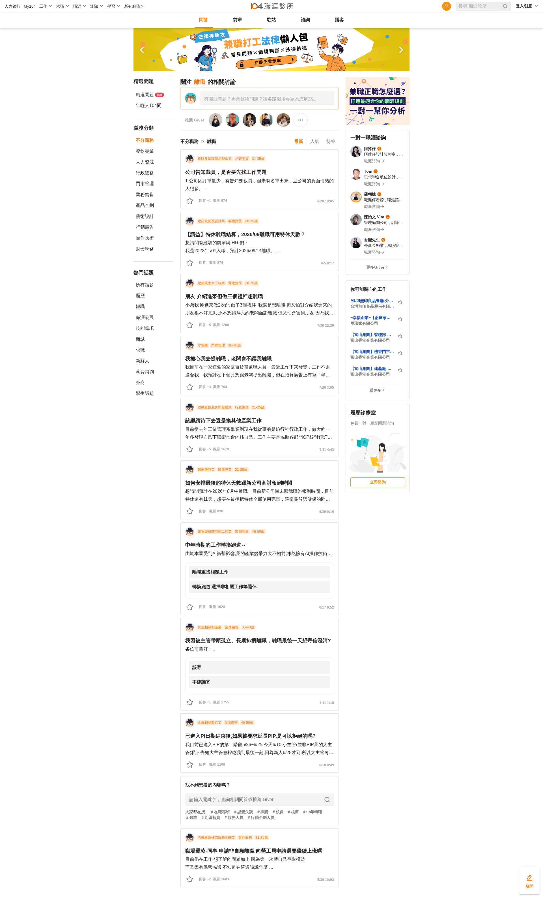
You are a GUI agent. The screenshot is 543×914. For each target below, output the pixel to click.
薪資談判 (145, 371)
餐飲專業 (145, 151)
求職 (140, 350)
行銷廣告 (145, 227)
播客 (339, 19)
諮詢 (305, 19)
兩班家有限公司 (364, 323)
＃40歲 (191, 817)
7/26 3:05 (326, 387)
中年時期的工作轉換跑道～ (215, 545)
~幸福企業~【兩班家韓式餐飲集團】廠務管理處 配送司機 (372, 317)
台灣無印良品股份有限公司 (372, 306)
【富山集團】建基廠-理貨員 (372, 368)
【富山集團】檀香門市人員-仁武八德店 (372, 351)
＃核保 (278, 812)
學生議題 (145, 393)
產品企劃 (145, 205)
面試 (140, 339)
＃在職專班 (220, 812)
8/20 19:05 (325, 201)
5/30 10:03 (325, 880)
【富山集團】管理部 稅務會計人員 (372, 334)
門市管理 (145, 183)
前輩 (237, 19)
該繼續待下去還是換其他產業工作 (223, 420)
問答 (203, 19)
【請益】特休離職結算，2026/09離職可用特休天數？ (245, 234)
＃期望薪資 (210, 817)
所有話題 (145, 284)
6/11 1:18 (327, 703)
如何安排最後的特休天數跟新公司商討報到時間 (238, 483)
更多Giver (375, 267)
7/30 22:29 (325, 326)
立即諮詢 (378, 482)
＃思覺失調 (243, 812)
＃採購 (262, 812)
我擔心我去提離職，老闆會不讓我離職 (228, 358)
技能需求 (145, 328)
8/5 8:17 (327, 263)
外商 (140, 382)
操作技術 (145, 238)
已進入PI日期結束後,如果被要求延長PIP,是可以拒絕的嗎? (250, 736)
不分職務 (145, 140)
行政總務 (145, 172)
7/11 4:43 (327, 450)
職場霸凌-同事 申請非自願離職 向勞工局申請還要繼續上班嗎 (253, 851)
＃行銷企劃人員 (261, 817)
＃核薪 (293, 812)
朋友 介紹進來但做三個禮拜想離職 (224, 296)
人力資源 (145, 162)
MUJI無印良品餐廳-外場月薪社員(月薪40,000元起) (372, 300)
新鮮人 (142, 360)
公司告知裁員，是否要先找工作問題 (226, 172)
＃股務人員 (234, 817)
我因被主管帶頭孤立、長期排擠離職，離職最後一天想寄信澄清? (258, 640)
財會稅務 (145, 249)
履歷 (140, 295)
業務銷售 (145, 194)
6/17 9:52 (326, 607)
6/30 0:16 (326, 512)
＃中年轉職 (312, 812)
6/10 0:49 (326, 765)
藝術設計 (145, 216)
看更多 (375, 390)
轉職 (140, 306)
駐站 (271, 19)
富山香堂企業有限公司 (370, 340)
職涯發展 (145, 317)
